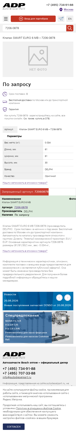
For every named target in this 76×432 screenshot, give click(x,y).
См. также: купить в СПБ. (37, 118)
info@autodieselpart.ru (17, 377)
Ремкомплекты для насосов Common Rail (27, 338)
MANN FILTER (13, 321)
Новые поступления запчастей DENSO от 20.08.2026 (37, 305)
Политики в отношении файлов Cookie (38, 408)
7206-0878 (21, 207)
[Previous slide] (59, 297)
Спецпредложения (22, 315)
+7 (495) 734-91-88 (59, 5)
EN (70, 18)
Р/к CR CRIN (12, 328)
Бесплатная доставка (20, 100)
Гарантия (14, 109)
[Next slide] (67, 297)
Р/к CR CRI (11, 324)
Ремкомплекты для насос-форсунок (26, 332)
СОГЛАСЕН (14, 426)
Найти (69, 28)
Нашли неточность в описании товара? (25, 182)
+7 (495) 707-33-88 (19, 373)
